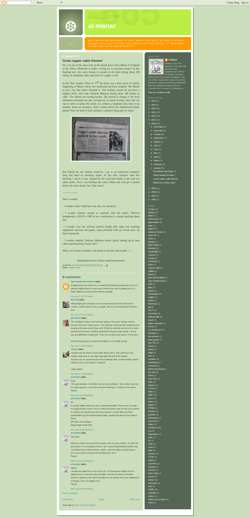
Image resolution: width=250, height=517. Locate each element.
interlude (152, 333)
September (159, 138)
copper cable (74, 267)
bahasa (151, 242)
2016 (153, 101)
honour (151, 326)
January (158, 168)
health (151, 320)
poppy (151, 405)
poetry (151, 401)
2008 (153, 192)
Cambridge (153, 251)
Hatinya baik (153, 317)
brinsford (152, 248)
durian (151, 291)
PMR (150, 395)
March (157, 160)
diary (150, 287)
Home (101, 499)
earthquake (153, 294)
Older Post (134, 499)
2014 (153, 108)
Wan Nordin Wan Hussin (82, 281)
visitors (151, 496)
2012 (153, 116)
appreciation (153, 222)
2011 (153, 120)
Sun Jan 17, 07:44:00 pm (82, 315)
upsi (150, 486)
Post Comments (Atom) (85, 505)
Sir (149, 441)
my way (151, 372)
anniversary (153, 219)
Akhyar (151, 212)
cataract (152, 255)
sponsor (152, 454)
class (150, 264)
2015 (153, 105)
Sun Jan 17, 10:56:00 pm (82, 374)
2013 (153, 112)
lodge (150, 353)
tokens (151, 476)
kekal (150, 346)
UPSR (151, 489)
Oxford (151, 388)
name (150, 375)
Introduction (153, 336)
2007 (153, 196)
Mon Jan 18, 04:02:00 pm (82, 461)
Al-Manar (75, 377)
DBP (150, 284)
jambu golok (153, 340)
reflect (151, 424)
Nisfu (150, 382)
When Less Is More (157, 499)
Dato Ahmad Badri (156, 277)
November (159, 131)
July (156, 145)
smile (150, 444)
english (151, 297)
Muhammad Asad (156, 369)
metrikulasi (153, 362)
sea (150, 431)
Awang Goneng (155, 232)
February (158, 164)
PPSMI (151, 408)
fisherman (152, 304)
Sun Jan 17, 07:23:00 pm (82, 296)
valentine (152, 493)
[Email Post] (105, 265)
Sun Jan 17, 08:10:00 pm (82, 346)
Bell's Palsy (153, 245)
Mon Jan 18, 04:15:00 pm (82, 489)
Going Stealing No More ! (164, 175)
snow (150, 447)
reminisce (152, 427)
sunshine (152, 463)
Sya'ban (151, 467)
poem (150, 398)
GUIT (150, 310)
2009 (153, 188)
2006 (153, 199)
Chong (151, 258)
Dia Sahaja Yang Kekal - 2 (164, 171)
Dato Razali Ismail (156, 281)
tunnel (151, 480)
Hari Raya (152, 313)
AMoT (151, 216)
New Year (152, 379)
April (156, 157)
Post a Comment (70, 493)
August (157, 142)
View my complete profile (159, 92)
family (150, 300)
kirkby (151, 349)
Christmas (152, 261)
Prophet (151, 411)
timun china (153, 473)
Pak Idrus (76, 318)
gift (149, 307)
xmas (150, 502)
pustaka (151, 414)
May (156, 153)
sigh (150, 437)
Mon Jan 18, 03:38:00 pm (82, 395)
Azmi (150, 238)
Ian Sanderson (154, 330)
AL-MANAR (102, 25)
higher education (155, 323)
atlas (150, 225)
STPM (151, 457)
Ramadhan (153, 418)
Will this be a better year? (164, 183)
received (152, 421)
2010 (153, 123)
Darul (150, 274)
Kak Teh (75, 299)
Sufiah (151, 460)
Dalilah (151, 271)
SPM (150, 450)
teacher (151, 470)
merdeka (152, 359)
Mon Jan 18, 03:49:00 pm (82, 430)
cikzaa (74, 349)
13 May (151, 209)
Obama (151, 385)
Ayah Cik (152, 235)
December (159, 127)
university (152, 483)
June (156, 149)
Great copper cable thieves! (165, 179)
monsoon (152, 366)
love (150, 356)
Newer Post (68, 499)
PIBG (150, 392)
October (158, 134)
